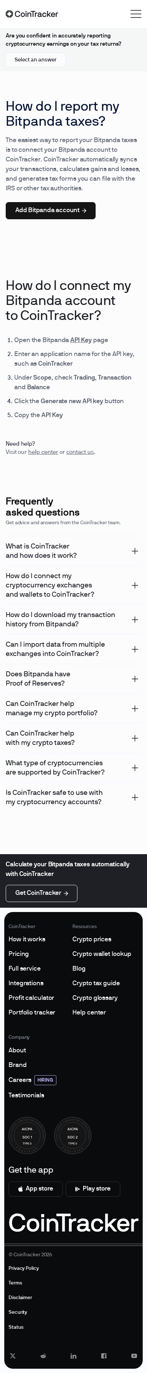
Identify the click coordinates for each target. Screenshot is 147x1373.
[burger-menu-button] (136, 14)
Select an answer (36, 59)
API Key (80, 340)
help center (43, 452)
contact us (80, 452)
